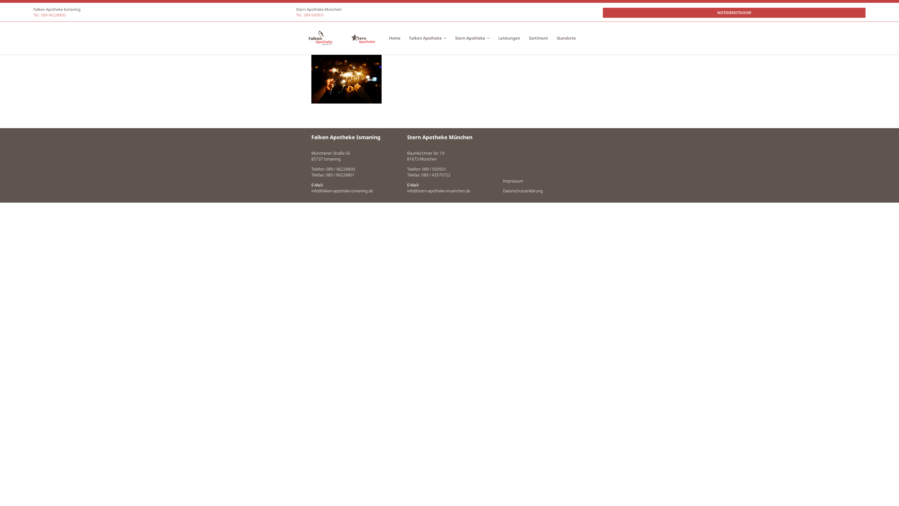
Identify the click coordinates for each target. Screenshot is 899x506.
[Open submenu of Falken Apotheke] (444, 38)
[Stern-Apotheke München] (363, 32)
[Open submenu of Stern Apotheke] (487, 38)
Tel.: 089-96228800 (49, 15)
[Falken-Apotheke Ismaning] (320, 32)
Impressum (513, 181)
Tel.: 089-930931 (310, 15)
